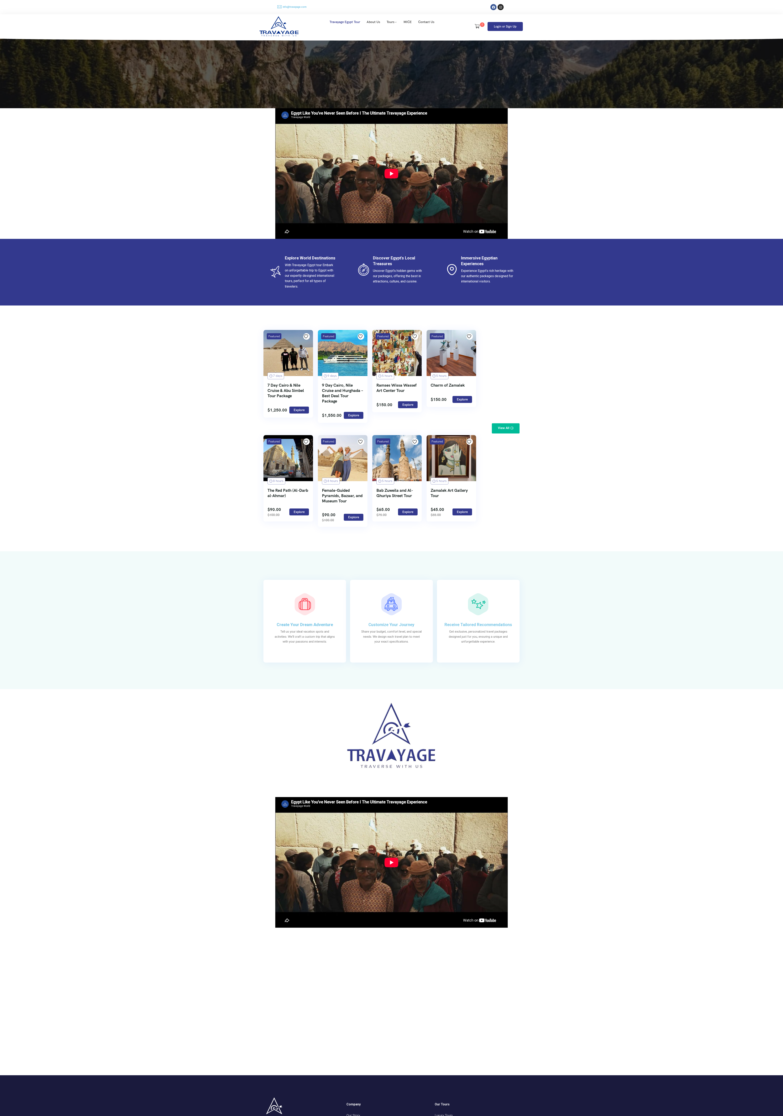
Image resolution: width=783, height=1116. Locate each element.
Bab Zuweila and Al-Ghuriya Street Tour (394, 493)
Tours (390, 22)
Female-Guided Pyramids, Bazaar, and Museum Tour (342, 496)
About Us (373, 22)
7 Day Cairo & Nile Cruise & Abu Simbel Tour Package (286, 390)
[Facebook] (493, 7)
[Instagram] (501, 7)
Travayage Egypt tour (345, 22)
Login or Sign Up (505, 26)
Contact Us (426, 22)
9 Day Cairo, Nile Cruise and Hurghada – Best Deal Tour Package (342, 393)
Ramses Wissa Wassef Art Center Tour (396, 388)
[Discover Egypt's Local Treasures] (364, 270)
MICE (408, 22)
